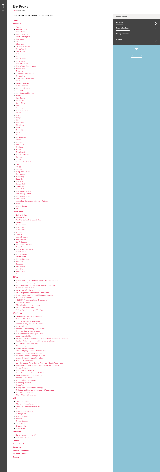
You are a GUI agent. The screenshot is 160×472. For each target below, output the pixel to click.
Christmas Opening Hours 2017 (28, 406)
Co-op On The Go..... (24, 46)
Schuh (18, 159)
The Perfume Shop (23, 196)
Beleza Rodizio (21, 215)
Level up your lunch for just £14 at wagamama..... (34, 295)
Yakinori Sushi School (24, 378)
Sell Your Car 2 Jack (23, 162)
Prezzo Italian (21, 257)
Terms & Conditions (21, 450)
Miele (18, 120)
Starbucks (19, 264)
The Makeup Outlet (23, 194)
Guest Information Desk (25, 78)
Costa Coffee (21, 225)
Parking (19, 419)
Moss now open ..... (23, 346)
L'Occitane (20, 100)
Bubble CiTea (21, 217)
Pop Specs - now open (24, 360)
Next (18, 132)
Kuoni (18, 96)
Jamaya (19, 235)
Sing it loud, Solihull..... (25, 298)
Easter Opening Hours (24, 411)
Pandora (19, 140)
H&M (18, 81)
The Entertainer (22, 189)
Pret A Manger (21, 254)
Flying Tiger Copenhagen (26, 66)
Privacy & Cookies (20, 454)
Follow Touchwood (136, 56)
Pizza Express (21, 252)
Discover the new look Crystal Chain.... (30, 333)
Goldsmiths (20, 76)
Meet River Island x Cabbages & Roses (30, 356)
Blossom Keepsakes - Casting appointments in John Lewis (38, 365)
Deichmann (20, 54)
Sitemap (16, 457)
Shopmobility (21, 426)
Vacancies (17, 432)
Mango (18, 118)
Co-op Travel (21, 49)
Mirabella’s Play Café (24, 244)
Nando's (19, 247)
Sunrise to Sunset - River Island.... (28, 343)
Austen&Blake (21, 29)
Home (15, 10)
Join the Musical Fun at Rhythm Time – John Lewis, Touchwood (39, 363)
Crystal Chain (21, 51)
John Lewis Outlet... (23, 302)
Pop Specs (20, 145)
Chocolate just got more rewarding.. (29, 375)
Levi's (18, 105)
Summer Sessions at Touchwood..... (29, 321)
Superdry (19, 179)
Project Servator (22, 368)
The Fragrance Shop (23, 191)
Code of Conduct (22, 409)
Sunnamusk (20, 174)
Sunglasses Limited (23, 172)
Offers (15, 277)
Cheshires (20, 44)
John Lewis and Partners (25, 93)
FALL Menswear (22, 64)
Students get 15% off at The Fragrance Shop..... (33, 293)
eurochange (20, 61)
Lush (18, 115)
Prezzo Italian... (21, 326)
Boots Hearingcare (23, 37)
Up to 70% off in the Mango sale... (29, 290)
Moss (18, 127)
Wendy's (19, 269)
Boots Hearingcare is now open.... (29, 353)
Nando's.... (20, 385)
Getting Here (21, 414)
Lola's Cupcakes (22, 110)
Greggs (19, 232)
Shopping (17, 23)
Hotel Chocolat (22, 86)
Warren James (21, 206)
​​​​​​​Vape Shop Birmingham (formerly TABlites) (32, 201)
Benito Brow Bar (22, 34)
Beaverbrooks (21, 32)
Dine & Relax (18, 212)
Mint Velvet (20, 122)
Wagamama (20, 266)
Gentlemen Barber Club (25, 73)
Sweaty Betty (21, 184)
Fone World (20, 69)
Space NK (20, 169)
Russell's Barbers (22, 154)
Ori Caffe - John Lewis (24, 249)
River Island (20, 152)
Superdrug (20, 176)
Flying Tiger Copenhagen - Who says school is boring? (37, 280)
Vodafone (19, 203)
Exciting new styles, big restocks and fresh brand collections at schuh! (42, 338)
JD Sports (20, 91)
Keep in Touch (18, 444)
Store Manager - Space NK (26, 435)
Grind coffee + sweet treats (26, 380)
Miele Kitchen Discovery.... (26, 395)
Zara (17, 208)
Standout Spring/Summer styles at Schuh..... (32, 351)
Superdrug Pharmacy (24, 383)
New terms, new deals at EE (26, 288)
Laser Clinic (20, 103)
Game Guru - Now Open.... (26, 348)
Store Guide (20, 428)
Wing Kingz (20, 271)
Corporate (17, 447)
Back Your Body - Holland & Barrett (29, 324)
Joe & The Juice (22, 237)
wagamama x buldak (23, 336)
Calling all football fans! (25, 319)
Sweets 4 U (20, 186)
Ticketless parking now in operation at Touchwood (35, 390)
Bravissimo (20, 39)
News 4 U (19, 130)
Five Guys (20, 227)
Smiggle (19, 167)
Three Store (20, 199)
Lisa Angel (20, 108)
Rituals (18, 149)
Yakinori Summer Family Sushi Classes (30, 329)
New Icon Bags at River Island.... (28, 331)
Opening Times (22, 416)
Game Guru (20, 230)
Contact (16, 441)
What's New (17, 313)
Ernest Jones (21, 59)
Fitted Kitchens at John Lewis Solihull (30, 373)
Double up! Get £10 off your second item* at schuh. (35, 285)
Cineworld (20, 222)
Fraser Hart (20, 71)
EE (17, 56)
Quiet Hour (20, 423)
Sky (17, 164)
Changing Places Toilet (24, 404)
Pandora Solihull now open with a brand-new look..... (36, 341)
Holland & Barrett (22, 83)
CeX (17, 42)
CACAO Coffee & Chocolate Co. (28, 220)
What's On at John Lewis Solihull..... (29, 358)
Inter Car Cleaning (23, 88)
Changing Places (22, 401)
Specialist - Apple (22, 437)
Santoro (19, 157)
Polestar (19, 142)
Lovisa (18, 113)
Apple (18, 27)
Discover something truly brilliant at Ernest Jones (34, 283)
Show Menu (3, 11)
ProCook (19, 147)
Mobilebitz (20, 125)
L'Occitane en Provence (25, 370)
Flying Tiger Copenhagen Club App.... (30, 310)
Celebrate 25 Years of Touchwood (29, 316)
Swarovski (20, 181)
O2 (17, 135)
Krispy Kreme (21, 239)
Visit (14, 398)
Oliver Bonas (21, 137)
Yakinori (19, 274)
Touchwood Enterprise (24, 392)
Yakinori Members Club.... (26, 307)
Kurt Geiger (20, 98)
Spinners (19, 262)
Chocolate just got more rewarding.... (30, 305)
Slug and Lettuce (22, 259)
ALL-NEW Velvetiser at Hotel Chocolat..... (31, 300)
